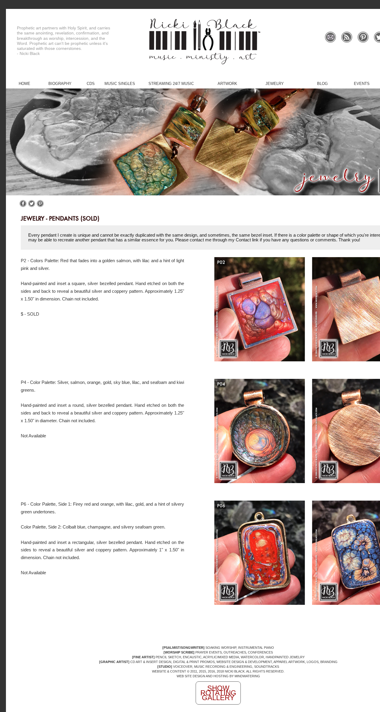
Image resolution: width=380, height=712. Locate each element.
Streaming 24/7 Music (171, 83)
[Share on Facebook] (23, 205)
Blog (322, 83)
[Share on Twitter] (31, 205)
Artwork (227, 83)
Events (362, 83)
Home (24, 83)
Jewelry (274, 83)
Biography (60, 83)
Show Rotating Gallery (218, 693)
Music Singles (119, 83)
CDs (91, 83)
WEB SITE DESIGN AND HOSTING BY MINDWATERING (218, 676)
